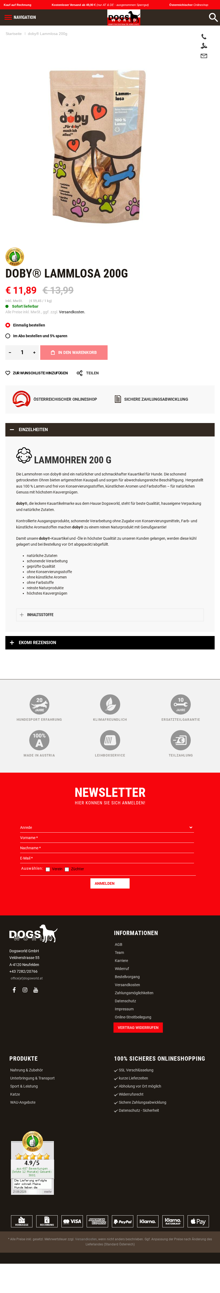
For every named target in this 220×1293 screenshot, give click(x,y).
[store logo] (123, 17)
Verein (57, 899)
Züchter (77, 899)
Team (119, 983)
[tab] (110, 460)
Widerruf (122, 999)
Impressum (124, 1040)
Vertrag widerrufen (138, 1058)
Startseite (14, 33)
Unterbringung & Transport (32, 1109)
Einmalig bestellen (29, 356)
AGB (118, 975)
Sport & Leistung (24, 1117)
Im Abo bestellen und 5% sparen (40, 366)
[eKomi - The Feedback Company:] (14, 295)
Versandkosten (127, 1015)
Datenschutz (125, 1031)
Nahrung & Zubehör (26, 1101)
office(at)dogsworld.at (27, 1009)
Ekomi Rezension (37, 673)
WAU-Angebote (22, 1133)
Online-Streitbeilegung (133, 1048)
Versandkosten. (72, 342)
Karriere (121, 991)
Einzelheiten (33, 460)
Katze (15, 1125)
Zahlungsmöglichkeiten (134, 1023)
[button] (42, 249)
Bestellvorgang (127, 1007)
